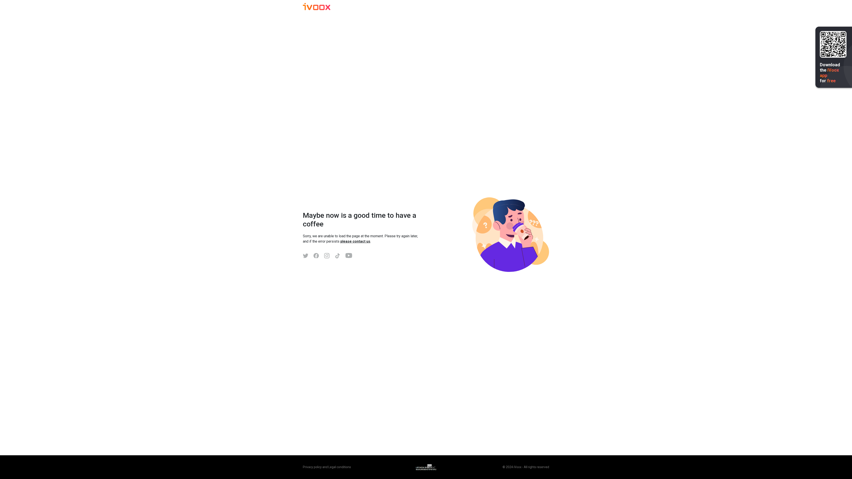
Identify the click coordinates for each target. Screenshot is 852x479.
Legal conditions (339, 467)
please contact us (355, 241)
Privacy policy (312, 467)
